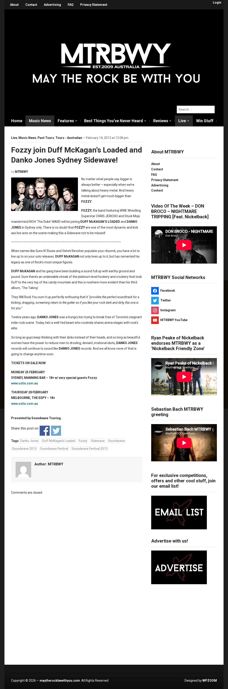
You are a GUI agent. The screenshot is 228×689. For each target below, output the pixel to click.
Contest (157, 190)
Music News (40, 120)
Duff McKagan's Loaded (58, 441)
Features (66, 120)
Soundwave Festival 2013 (90, 448)
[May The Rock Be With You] (116, 55)
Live (182, 120)
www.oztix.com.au (24, 383)
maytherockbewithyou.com (60, 680)
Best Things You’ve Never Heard (113, 120)
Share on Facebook (45, 431)
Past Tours (46, 138)
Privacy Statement (93, 4)
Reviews (160, 120)
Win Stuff (204, 120)
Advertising (52, 4)
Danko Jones (29, 441)
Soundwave (116, 441)
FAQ (70, 4)
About (14, 4)
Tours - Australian (68, 138)
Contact (31, 4)
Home (16, 120)
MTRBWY (21, 171)
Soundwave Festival (54, 448)
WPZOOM (209, 680)
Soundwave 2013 (24, 448)
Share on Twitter (56, 431)
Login (217, 2)
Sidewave (98, 441)
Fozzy (83, 441)
